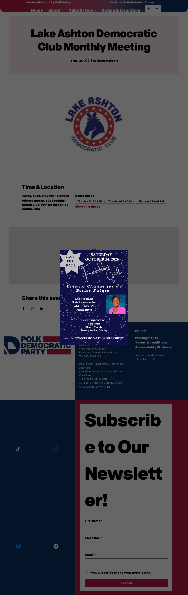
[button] (120, 257)
